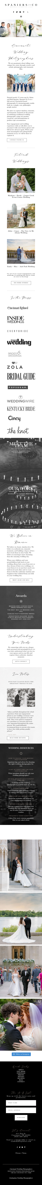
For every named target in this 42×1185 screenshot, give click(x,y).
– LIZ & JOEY (11, 734)
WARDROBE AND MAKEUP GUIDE (21, 796)
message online (20, 1140)
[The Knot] (18, 430)
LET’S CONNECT (21, 661)
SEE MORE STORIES (21, 283)
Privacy (18, 1153)
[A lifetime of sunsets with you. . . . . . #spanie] (21, 919)
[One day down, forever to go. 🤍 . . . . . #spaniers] (21, 866)
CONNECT (21, 1082)
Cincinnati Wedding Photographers (21, 1169)
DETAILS (21, 1076)
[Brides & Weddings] (15, 354)
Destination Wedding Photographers (21, 1178)
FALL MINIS (21, 1071)
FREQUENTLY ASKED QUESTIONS (21, 815)
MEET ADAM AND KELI (21, 580)
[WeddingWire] (20, 399)
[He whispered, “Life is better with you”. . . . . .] (21, 1025)
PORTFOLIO (21, 1073)
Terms (24, 1153)
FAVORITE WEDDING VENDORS (21, 804)
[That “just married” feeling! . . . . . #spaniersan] (21, 972)
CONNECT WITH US (17, 140)
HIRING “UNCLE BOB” (21, 788)
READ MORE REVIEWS (18, 738)
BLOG (21, 1080)
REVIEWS (21, 1078)
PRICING (21, 1075)
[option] (21, 28)
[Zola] (15, 365)
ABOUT (21, 1070)
